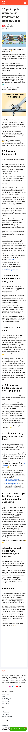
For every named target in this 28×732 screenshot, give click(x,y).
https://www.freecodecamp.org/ (12, 479)
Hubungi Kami (5, 713)
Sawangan (5, 725)
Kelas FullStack (6, 701)
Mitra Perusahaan (6, 700)
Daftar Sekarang (6, 698)
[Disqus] (14, 647)
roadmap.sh (10, 259)
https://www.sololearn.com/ (11, 480)
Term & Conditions (7, 716)
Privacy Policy (5, 714)
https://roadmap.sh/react (10, 270)
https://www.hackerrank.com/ (11, 483)
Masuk (3, 696)
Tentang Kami (5, 695)
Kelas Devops (5, 703)
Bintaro (3, 724)
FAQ (3, 711)
